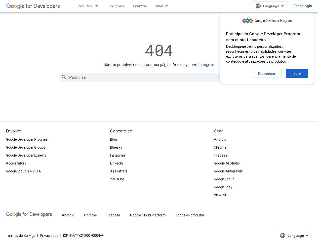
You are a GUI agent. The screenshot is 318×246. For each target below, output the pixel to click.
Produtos (84, 6)
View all (220, 195)
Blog (113, 139)
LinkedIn (116, 163)
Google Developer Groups (25, 147)
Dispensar (267, 73)
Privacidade (49, 236)
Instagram (118, 155)
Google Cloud (224, 179)
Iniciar (297, 73)
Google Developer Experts (26, 155)
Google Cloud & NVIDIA (23, 171)
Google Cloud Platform (148, 215)
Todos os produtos (190, 215)
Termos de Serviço (20, 236)
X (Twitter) (118, 171)
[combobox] (159, 77)
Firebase (220, 155)
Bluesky (116, 147)
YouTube (117, 179)
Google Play (223, 187)
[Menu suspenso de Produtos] (98, 6)
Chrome (220, 147)
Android (220, 139)
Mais (160, 6)
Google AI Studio (227, 163)
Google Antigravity (228, 171)
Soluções (116, 6)
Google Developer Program (27, 139)
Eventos (140, 6)
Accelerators (16, 163)
